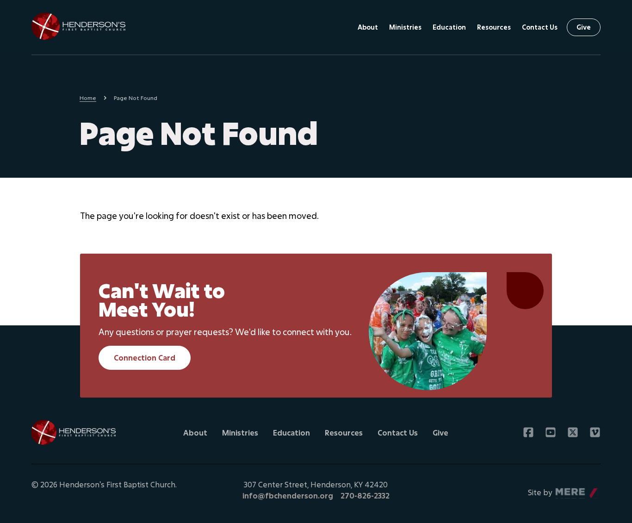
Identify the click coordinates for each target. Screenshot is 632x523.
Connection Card (144, 357)
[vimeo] (595, 432)
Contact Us (540, 27)
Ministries (405, 27)
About (368, 27)
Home (88, 97)
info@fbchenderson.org (287, 495)
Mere (565, 490)
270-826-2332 (365, 495)
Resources (494, 27)
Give (583, 27)
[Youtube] (550, 432)
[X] (572, 432)
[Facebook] (528, 432)
